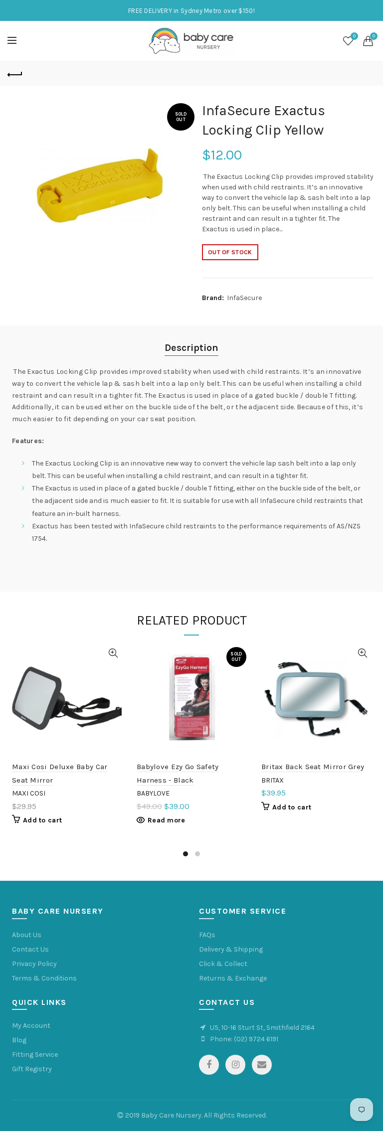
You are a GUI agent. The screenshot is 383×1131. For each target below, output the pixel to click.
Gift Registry (32, 1069)
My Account (31, 1025)
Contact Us (30, 949)
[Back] (14, 73)
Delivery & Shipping (231, 949)
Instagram (235, 1065)
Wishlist (354, 36)
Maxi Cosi (28, 793)
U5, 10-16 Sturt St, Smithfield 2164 (262, 1027)
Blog (19, 1040)
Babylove (153, 793)
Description (191, 347)
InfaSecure (244, 298)
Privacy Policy (34, 964)
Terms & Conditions (44, 978)
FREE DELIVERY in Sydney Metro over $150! (191, 10)
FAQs (207, 935)
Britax (272, 780)
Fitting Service (35, 1054)
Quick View (113, 653)
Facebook (209, 1065)
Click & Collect (223, 964)
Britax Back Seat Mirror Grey (312, 766)
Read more (167, 820)
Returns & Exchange (233, 978)
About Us (26, 935)
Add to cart (42, 820)
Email (262, 1065)
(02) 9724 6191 (256, 1039)
